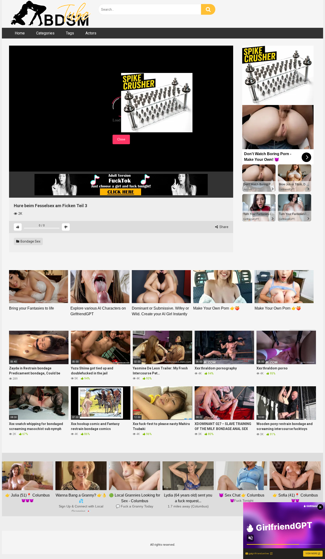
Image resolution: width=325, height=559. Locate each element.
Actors (90, 33)
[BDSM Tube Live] (50, 14)
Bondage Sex (30, 241)
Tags (70, 33)
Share (223, 227)
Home (20, 33)
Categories (45, 33)
